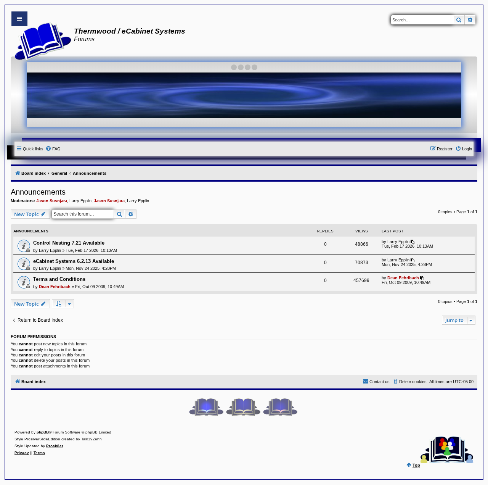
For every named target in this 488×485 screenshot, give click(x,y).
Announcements (38, 192)
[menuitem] (53, 148)
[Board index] (40, 40)
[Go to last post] (413, 241)
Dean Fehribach (55, 286)
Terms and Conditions (59, 279)
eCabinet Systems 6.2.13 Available (73, 261)
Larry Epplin (80, 200)
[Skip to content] (19, 18)
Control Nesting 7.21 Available (68, 243)
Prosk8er (54, 446)
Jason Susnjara (51, 200)
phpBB (43, 432)
